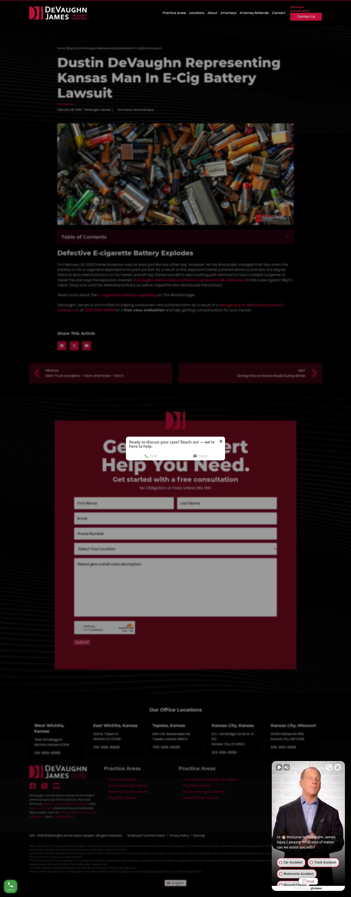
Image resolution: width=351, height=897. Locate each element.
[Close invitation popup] (221, 441)
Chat (202, 456)
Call (153, 456)
